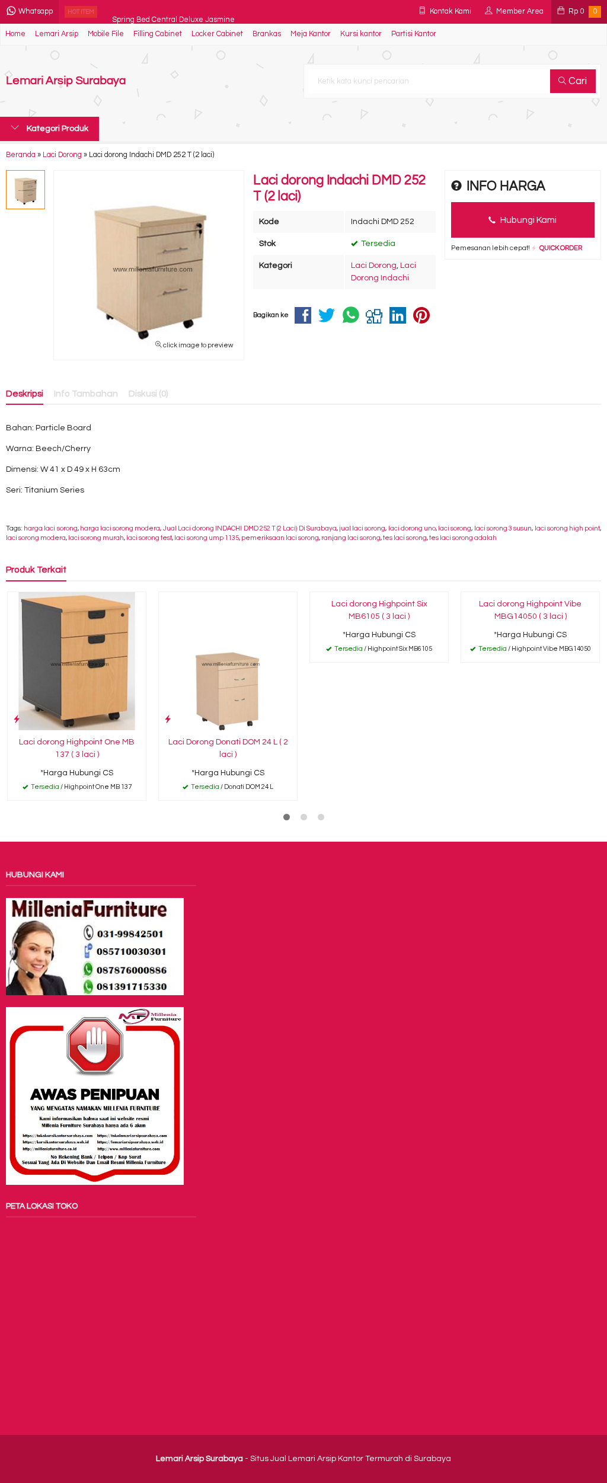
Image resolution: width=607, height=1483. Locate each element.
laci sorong (454, 528)
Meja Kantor (310, 34)
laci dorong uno (412, 528)
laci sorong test (149, 538)
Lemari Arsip (56, 34)
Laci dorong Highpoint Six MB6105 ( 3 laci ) (379, 610)
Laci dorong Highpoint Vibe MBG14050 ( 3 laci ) (530, 610)
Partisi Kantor (413, 34)
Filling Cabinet (157, 34)
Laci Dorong (374, 265)
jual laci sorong (362, 528)
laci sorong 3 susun (503, 528)
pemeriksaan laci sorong (280, 538)
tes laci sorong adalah (463, 538)
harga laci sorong (50, 528)
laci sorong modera (36, 538)
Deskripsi (24, 393)
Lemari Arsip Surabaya (66, 81)
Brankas (267, 34)
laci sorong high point (567, 528)
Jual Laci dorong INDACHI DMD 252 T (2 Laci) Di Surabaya (250, 528)
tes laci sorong (405, 538)
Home (15, 34)
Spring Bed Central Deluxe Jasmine (173, 11)
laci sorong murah (96, 538)
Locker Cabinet (217, 34)
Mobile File (106, 34)
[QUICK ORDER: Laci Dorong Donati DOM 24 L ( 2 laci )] (168, 719)
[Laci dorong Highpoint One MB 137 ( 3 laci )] (77, 661)
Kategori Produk (56, 128)
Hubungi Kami (528, 220)
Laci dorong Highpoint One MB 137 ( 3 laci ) (77, 748)
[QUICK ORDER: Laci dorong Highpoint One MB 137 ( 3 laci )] (17, 719)
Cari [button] (576, 81)
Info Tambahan (86, 393)
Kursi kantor (361, 34)
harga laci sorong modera (120, 528)
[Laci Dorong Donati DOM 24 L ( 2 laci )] (228, 661)
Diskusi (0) (148, 393)
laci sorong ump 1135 (206, 538)
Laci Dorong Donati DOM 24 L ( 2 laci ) (228, 748)
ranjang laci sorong (351, 538)
